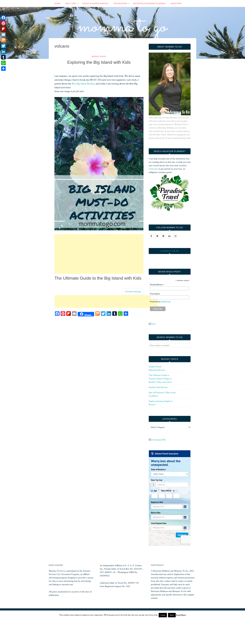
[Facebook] (3, 17)
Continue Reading (133, 291)
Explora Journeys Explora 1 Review (161, 403)
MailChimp (166, 301)
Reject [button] (172, 615)
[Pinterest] (3, 23)
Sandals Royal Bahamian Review (157, 368)
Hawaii (94, 56)
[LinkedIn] (3, 51)
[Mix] (3, 40)
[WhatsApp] (3, 63)
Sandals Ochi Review (158, 387)
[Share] (3, 68)
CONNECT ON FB (169, 251)
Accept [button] (162, 615)
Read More (181, 615)
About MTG (70, 3)
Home (57, 3)
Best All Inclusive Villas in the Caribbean (162, 394)
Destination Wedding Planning (149, 3)
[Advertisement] (98, 254)
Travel (102, 56)
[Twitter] (3, 46)
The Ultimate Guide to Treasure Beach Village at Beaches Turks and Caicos (160, 379)
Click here (153, 168)
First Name (155, 294)
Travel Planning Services (95, 3)
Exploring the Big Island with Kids (99, 62)
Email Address (157, 284)
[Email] (3, 34)
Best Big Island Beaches (83, 83)
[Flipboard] (3, 29)
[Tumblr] (3, 57)
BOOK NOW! (176, 3)
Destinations (120, 3)
